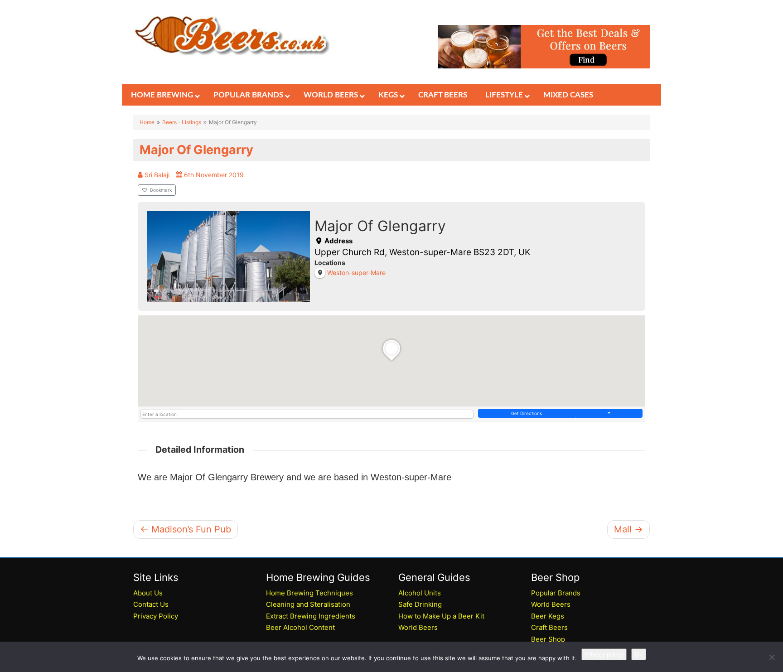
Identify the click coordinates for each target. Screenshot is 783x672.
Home (147, 122)
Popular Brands (555, 593)
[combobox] (307, 414)
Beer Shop (548, 639)
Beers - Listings (181, 122)
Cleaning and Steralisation (308, 604)
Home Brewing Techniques (309, 593)
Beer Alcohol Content (300, 627)
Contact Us (151, 604)
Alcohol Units (419, 593)
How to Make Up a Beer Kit (441, 616)
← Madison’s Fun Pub (185, 529)
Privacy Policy (155, 616)
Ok (639, 654)
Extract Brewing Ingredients (310, 616)
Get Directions (526, 413)
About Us (148, 593)
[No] (771, 657)
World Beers (418, 627)
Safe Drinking (420, 604)
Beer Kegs (547, 616)
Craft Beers (549, 627)
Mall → (628, 529)
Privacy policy (604, 654)
